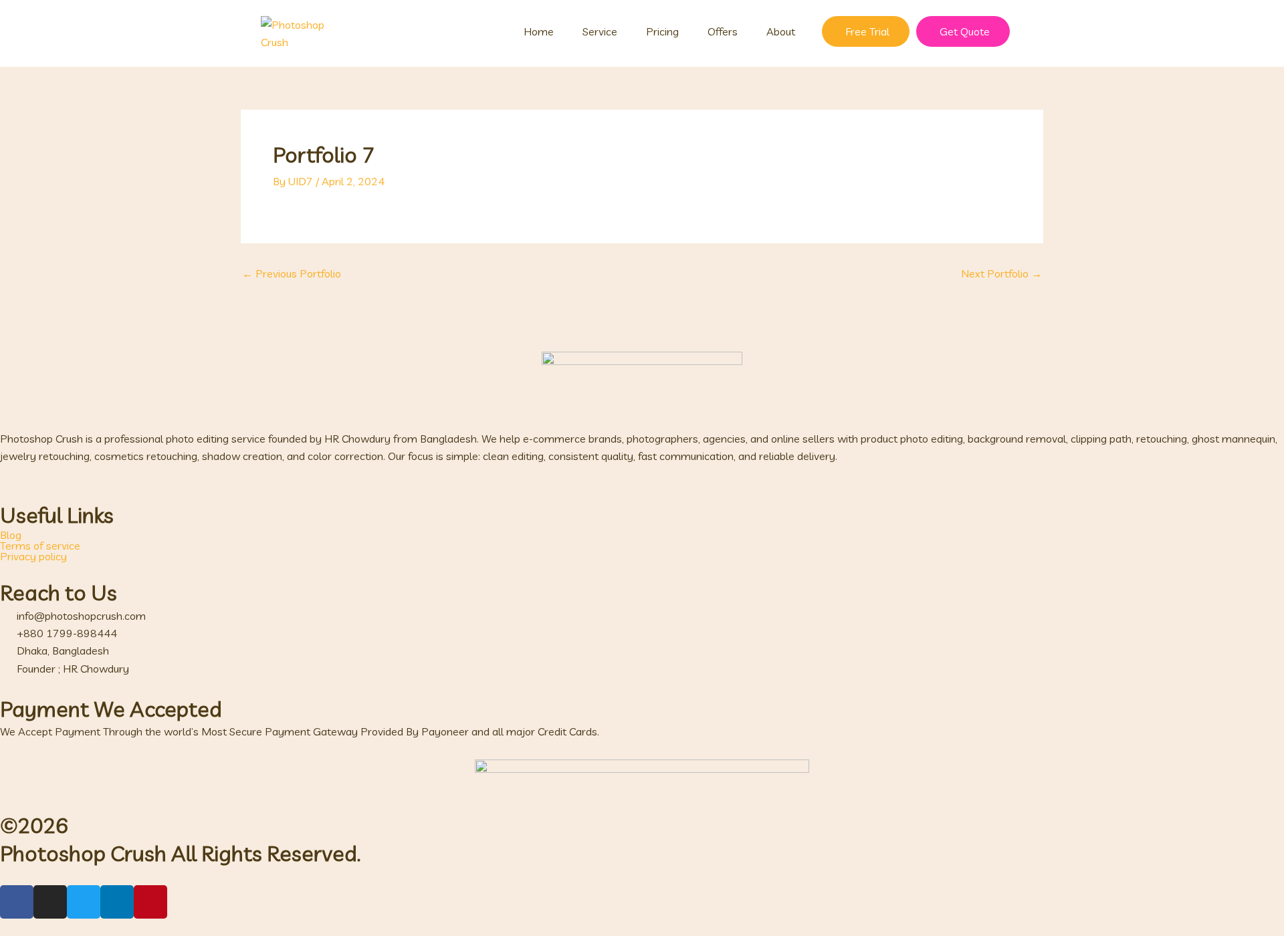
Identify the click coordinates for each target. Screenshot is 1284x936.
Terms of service (40, 545)
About (780, 31)
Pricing (662, 31)
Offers (723, 31)
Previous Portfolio (291, 273)
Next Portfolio (1001, 273)
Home (539, 31)
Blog (10, 535)
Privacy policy (33, 556)
